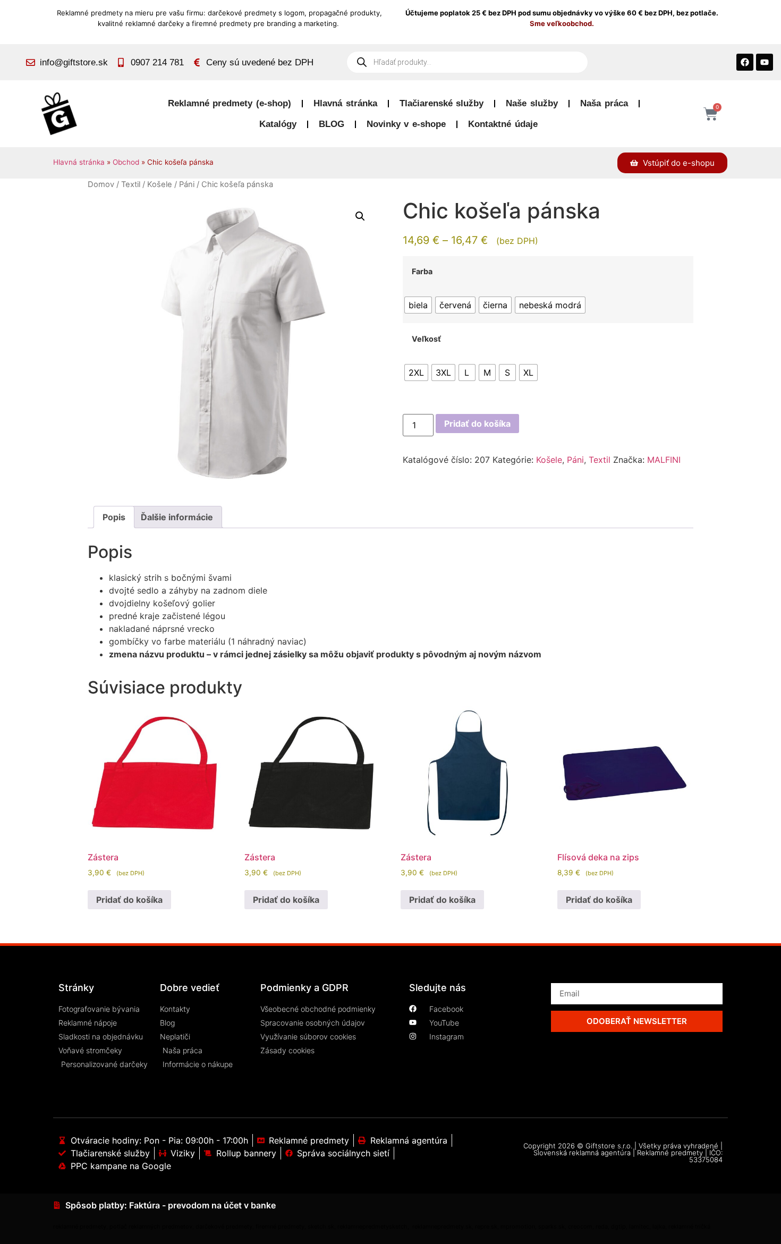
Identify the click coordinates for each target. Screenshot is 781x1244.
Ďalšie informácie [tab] (177, 517)
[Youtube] (764, 62)
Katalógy (277, 124)
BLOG (331, 124)
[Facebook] (744, 62)
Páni (186, 184)
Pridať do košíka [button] (129, 899)
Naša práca (604, 103)
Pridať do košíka (477, 423)
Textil (130, 184)
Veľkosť (426, 339)
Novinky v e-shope (406, 124)
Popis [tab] (114, 517)
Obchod (126, 162)
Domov (101, 184)
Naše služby (532, 103)
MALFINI (664, 459)
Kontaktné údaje (503, 124)
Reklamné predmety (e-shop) (229, 103)
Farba (422, 271)
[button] (360, 216)
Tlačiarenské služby (442, 103)
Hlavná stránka (345, 103)
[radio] (418, 305)
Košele (159, 184)
